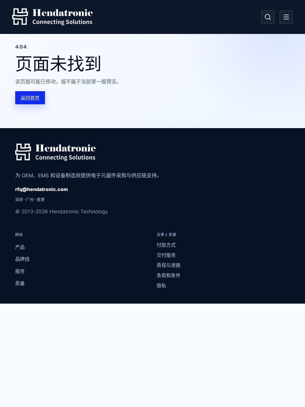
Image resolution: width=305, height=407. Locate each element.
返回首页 (30, 98)
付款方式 (166, 245)
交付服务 (166, 255)
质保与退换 (168, 265)
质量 (20, 283)
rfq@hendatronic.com (41, 189)
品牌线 (22, 259)
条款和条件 (168, 275)
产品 (20, 247)
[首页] (52, 17)
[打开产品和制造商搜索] (267, 17)
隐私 (161, 285)
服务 (20, 271)
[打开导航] (286, 17)
